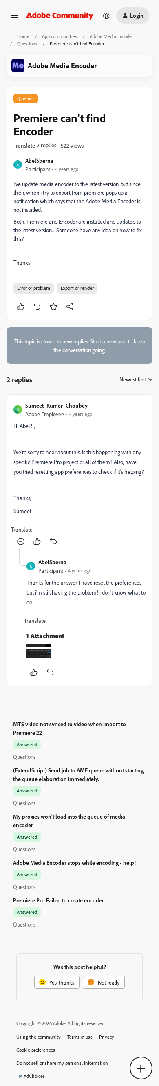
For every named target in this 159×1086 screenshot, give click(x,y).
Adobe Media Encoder (111, 36)
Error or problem (33, 288)
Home (23, 36)
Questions (27, 43)
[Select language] (106, 15)
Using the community (38, 1037)
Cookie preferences (35, 1050)
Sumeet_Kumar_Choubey (56, 405)
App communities (59, 36)
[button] (15, 17)
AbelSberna (39, 160)
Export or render (77, 288)
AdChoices (34, 1076)
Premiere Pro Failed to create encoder (58, 900)
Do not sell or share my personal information (62, 1063)
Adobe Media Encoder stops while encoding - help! (74, 862)
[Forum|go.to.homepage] (59, 15)
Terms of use (80, 1037)
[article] (79, 474)
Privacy (106, 1037)
